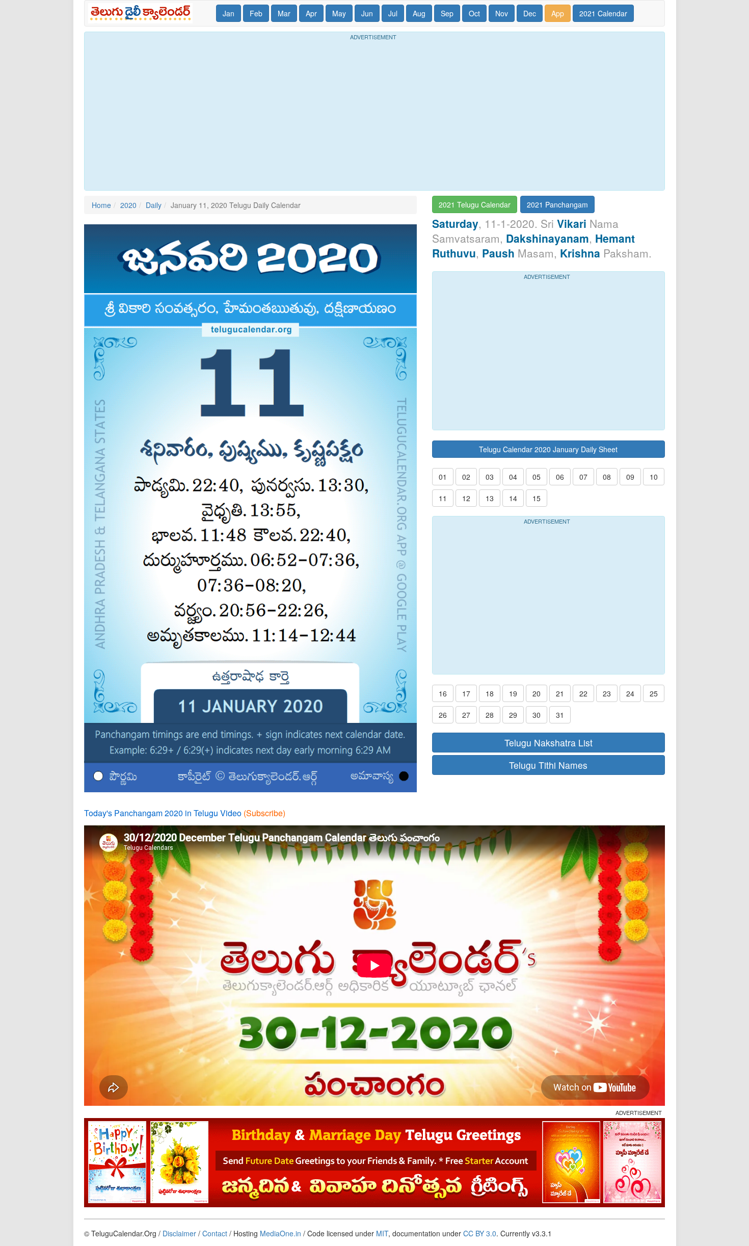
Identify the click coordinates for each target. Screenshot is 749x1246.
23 (607, 693)
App (557, 13)
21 (560, 693)
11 (443, 498)
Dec (529, 13)
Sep (447, 13)
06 (560, 477)
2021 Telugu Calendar (475, 204)
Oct (474, 13)
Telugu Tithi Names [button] (548, 765)
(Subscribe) (264, 813)
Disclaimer (179, 1233)
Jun (367, 13)
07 (583, 477)
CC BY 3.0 (479, 1233)
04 (513, 477)
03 (490, 477)
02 (466, 477)
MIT (382, 1233)
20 (536, 693)
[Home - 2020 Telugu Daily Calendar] (142, 13)
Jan (228, 13)
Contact (214, 1233)
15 (536, 498)
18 (490, 693)
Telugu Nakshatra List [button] (548, 742)
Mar (284, 13)
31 (560, 715)
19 (513, 693)
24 (630, 693)
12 (466, 498)
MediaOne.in (280, 1233)
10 (654, 477)
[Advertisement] (374, 113)
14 (513, 498)
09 (630, 477)
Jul (392, 13)
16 (443, 693)
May (339, 13)
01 (443, 477)
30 (536, 715)
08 (607, 477)
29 (513, 715)
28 (490, 715)
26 (443, 715)
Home (101, 205)
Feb (256, 13)
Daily (154, 205)
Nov (501, 13)
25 (654, 693)
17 (466, 693)
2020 (128, 205)
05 (536, 477)
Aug (419, 13)
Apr (311, 13)
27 (466, 715)
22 (583, 693)
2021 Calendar (603, 13)
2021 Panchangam (557, 204)
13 (490, 498)
